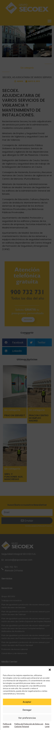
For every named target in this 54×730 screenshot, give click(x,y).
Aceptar (27, 702)
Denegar (27, 709)
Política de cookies (7, 725)
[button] (49, 669)
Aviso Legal (47, 725)
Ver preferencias (27, 717)
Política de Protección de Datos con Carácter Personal (28, 725)
